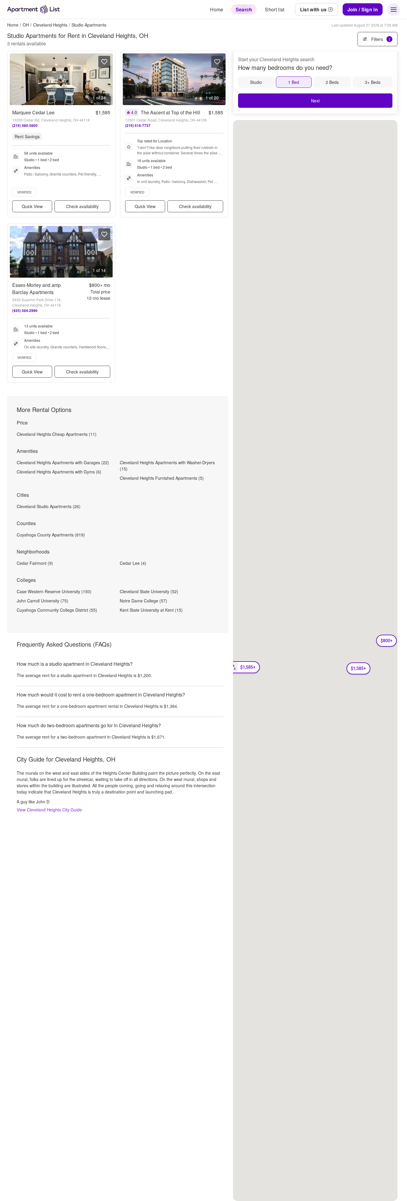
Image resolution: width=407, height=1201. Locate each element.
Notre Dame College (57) (143, 601)
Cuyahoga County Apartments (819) (51, 535)
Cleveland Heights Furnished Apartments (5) (162, 478)
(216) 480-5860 (25, 125)
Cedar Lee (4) (133, 563)
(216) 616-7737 (137, 125)
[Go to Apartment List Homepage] (33, 9)
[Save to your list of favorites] (104, 62)
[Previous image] (14, 79)
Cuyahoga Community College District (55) (57, 610)
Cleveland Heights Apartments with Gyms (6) (59, 472)
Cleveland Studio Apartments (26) (48, 506)
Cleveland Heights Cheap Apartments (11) (57, 434)
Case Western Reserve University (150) (54, 591)
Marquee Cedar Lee (33, 112)
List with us (313, 9)
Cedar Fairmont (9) (35, 563)
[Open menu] (393, 9)
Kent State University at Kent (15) (151, 610)
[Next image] (108, 79)
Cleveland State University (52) (149, 591)
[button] (358, 668)
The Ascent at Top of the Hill (170, 112)
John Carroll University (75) (42, 601)
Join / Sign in (362, 9)
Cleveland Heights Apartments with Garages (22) (63, 462)
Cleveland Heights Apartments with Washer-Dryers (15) (167, 465)
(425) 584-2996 (25, 310)
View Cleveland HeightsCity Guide (49, 810)
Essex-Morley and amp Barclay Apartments (36, 289)
